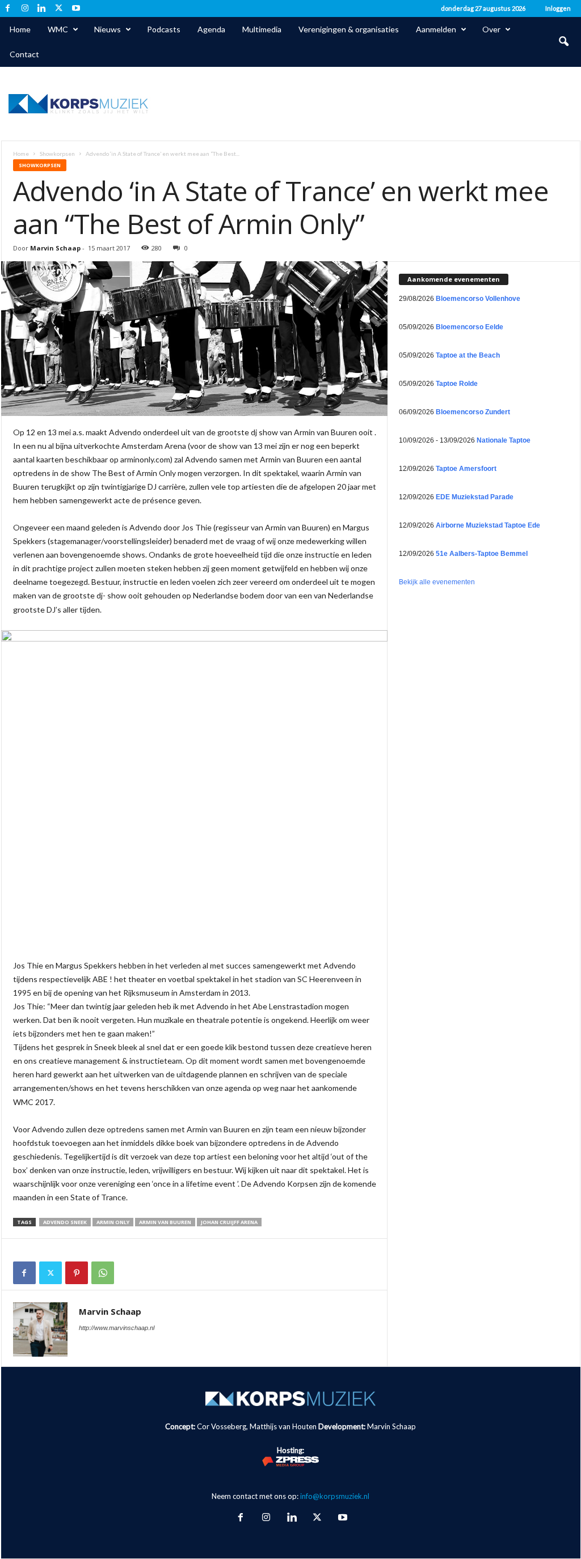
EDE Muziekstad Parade (474, 497)
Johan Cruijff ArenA (229, 1222)
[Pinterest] (76, 1272)
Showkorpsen (57, 153)
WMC (58, 29)
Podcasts (163, 29)
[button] (563, 41)
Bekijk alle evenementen (437, 582)
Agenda (211, 29)
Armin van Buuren (165, 1222)
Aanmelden (436, 29)
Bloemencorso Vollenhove (478, 299)
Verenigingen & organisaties (348, 29)
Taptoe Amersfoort (466, 469)
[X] (59, 8)
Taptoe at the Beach (468, 355)
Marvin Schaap (55, 248)
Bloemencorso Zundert (473, 412)
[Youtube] (76, 8)
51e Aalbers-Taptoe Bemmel (482, 554)
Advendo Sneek (65, 1222)
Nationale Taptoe (504, 440)
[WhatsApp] (102, 1272)
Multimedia (261, 29)
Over (491, 29)
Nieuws (107, 29)
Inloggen (558, 8)
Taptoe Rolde (457, 384)
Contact (24, 54)
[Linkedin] (42, 8)
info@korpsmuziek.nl (334, 1496)
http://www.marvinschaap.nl (116, 1327)
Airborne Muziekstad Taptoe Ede (488, 525)
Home (20, 29)
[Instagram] (25, 8)
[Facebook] (8, 8)
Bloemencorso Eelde (469, 327)
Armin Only (112, 1222)
